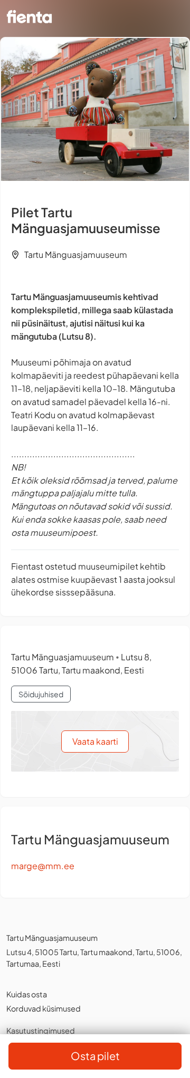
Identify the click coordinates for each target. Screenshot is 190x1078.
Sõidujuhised (40, 694)
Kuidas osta (26, 994)
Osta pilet (95, 1055)
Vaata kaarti (95, 741)
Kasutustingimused (40, 1030)
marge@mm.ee (42, 865)
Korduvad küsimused (43, 1008)
